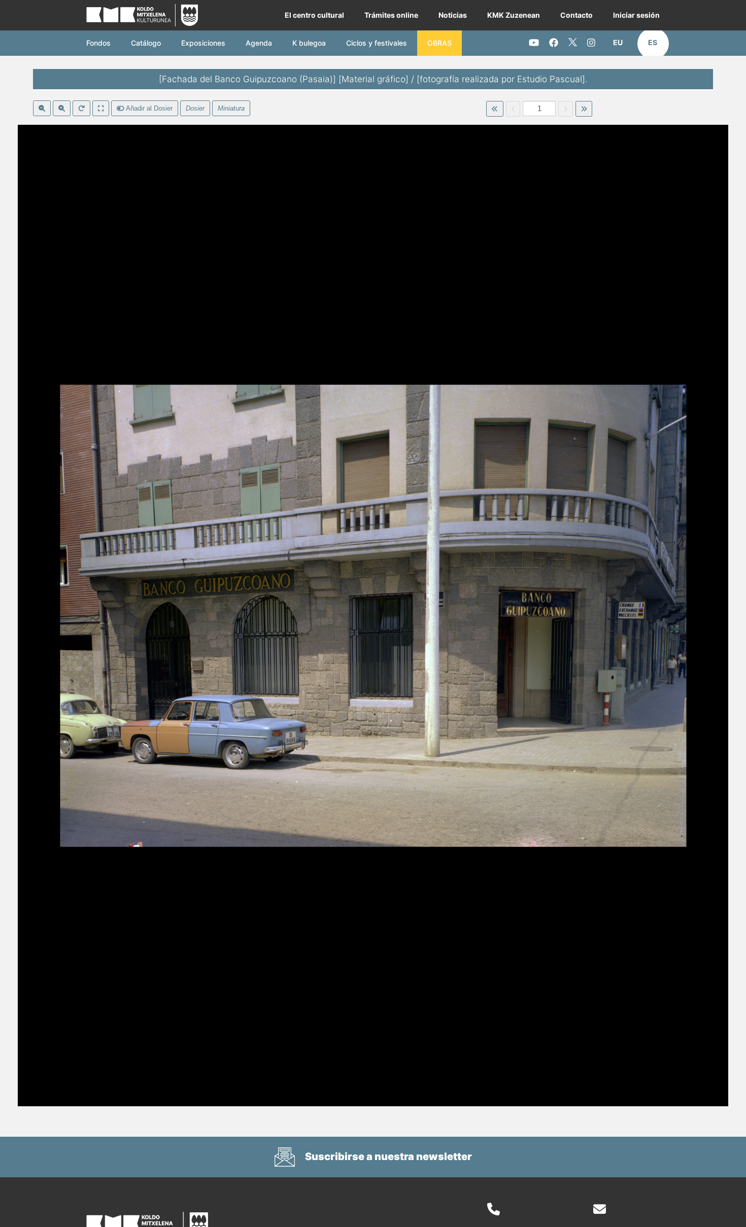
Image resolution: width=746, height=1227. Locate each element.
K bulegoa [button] (309, 43)
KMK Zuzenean (513, 15)
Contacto (576, 15)
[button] (617, 42)
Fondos (98, 43)
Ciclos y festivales (376, 43)
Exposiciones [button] (203, 43)
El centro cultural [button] (314, 15)
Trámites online (391, 15)
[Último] (583, 109)
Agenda (259, 43)
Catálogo (146, 43)
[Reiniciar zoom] (81, 108)
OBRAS (439, 43)
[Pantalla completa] (100, 108)
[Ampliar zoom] (62, 108)
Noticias (452, 15)
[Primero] (494, 109)
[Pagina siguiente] (565, 109)
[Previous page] (513, 109)
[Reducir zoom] (42, 108)
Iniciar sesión (636, 15)
